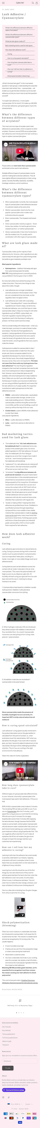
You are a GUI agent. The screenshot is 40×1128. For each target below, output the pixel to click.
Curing (9, 54)
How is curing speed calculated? (18, 58)
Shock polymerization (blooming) (18, 76)
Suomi (27, 1104)
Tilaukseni (5, 1045)
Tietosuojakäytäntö (8, 1034)
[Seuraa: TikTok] (9, 1097)
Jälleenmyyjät (6, 1041)
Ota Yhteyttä (6, 1027)
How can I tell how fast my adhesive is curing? (20, 70)
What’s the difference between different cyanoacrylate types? (18, 36)
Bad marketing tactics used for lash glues (19, 45)
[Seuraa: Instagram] (3, 1097)
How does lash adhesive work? (15, 50)
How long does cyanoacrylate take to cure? (19, 63)
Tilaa (7, 1068)
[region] (20, 1004)
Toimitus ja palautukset (9, 1038)
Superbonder (11, 811)
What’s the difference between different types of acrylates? (18, 29)
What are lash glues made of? (15, 41)
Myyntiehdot (6, 1030)
